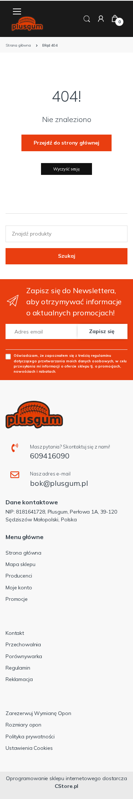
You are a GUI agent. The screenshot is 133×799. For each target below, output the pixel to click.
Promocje (17, 599)
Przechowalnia (23, 644)
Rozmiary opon (23, 724)
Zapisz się (102, 331)
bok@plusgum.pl (59, 483)
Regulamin (18, 667)
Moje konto (19, 587)
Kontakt (15, 633)
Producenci (19, 575)
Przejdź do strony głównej (66, 142)
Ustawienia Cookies (29, 748)
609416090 (49, 455)
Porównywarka (24, 656)
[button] (87, 18)
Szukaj (66, 256)
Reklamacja (19, 679)
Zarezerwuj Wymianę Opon (38, 713)
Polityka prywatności (30, 736)
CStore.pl (67, 786)
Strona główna (23, 552)
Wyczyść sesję (66, 169)
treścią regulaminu (94, 355)
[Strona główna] (27, 24)
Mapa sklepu (20, 564)
